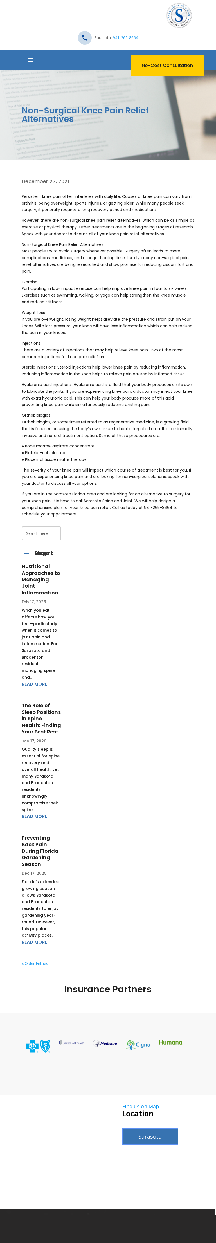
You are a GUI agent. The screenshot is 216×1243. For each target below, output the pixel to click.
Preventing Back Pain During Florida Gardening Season (40, 851)
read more (34, 684)
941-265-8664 (125, 37)
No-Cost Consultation (167, 65)
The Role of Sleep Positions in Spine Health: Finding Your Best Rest (41, 718)
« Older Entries (35, 963)
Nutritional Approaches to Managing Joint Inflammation (41, 579)
